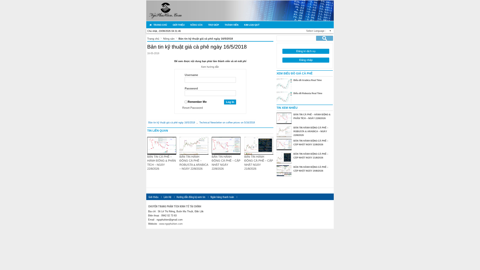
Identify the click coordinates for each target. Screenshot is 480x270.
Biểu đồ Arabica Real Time (307, 80)
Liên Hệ (167, 197)
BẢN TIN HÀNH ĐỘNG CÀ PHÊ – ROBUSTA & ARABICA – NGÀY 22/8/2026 (310, 131)
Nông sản (169, 38)
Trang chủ (153, 38)
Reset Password (192, 107)
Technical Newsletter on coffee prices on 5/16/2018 (227, 122)
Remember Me (197, 101)
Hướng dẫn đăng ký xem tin (191, 197)
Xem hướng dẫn (210, 66)
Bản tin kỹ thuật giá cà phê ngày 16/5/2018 (171, 122)
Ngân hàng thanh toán (222, 197)
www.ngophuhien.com (171, 223)
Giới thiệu (153, 197)
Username (191, 74)
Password (191, 88)
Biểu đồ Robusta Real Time (307, 93)
